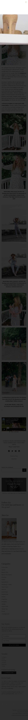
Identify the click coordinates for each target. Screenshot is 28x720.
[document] (14, 360)
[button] (26, 2)
